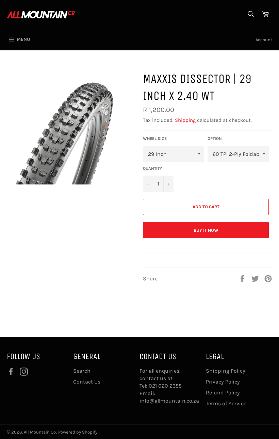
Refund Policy (223, 392)
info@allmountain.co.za (169, 400)
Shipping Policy (225, 371)
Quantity (152, 168)
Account (264, 39)
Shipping (185, 120)
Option (215, 138)
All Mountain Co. (40, 432)
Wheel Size (155, 138)
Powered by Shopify (77, 432)
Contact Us (86, 381)
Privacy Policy (223, 381)
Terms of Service (226, 403)
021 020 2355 (165, 386)
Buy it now (206, 230)
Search (82, 371)
